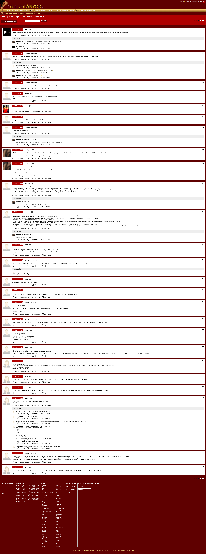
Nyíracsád (44, 527)
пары (67, 491)
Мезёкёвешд (59, 515)
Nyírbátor (44, 528)
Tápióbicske (58, 486)
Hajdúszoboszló (45, 508)
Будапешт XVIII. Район (33, 494)
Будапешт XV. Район (33, 489)
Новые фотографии (81, 10)
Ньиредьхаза (59, 520)
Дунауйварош (59, 502)
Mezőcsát (44, 523)
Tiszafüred (58, 491)
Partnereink (81, 489)
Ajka (43, 486)
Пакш (57, 523)
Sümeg (43, 544)
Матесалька (59, 514)
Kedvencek (72, 10)
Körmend (44, 521)
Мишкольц (58, 517)
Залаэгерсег (59, 507)
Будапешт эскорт (9, 10)
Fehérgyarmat (45, 499)
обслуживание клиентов (8, 488)
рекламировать (91, 10)
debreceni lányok (122, 550)
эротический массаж (40, 10)
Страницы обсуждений (62, 10)
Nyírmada (44, 530)
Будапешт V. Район (21, 492)
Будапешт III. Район (21, 488)
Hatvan (43, 510)
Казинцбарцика (60, 508)
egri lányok (131, 550)
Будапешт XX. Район (33, 495)
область (17, 10)
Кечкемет (58, 513)
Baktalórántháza (45, 491)
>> (203, 20)
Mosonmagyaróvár (46, 526)
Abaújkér (44, 485)
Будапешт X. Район (21, 498)
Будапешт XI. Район (21, 499)
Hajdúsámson (45, 507)
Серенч (57, 530)
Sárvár (43, 543)
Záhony (57, 497)
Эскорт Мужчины (24, 10)
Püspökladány (45, 537)
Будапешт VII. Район (21, 495)
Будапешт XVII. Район (33, 492)
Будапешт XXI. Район (33, 497)
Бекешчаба (58, 498)
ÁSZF (3, 493)
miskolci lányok (90, 550)
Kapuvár (44, 514)
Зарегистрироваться (191, 1)
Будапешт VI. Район (21, 494)
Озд (57, 521)
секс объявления (51, 10)
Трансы (32, 10)
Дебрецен (58, 501)
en (200, 1)
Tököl (57, 494)
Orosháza (44, 533)
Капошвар (58, 510)
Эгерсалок (58, 544)
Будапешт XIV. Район (33, 486)
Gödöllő (43, 502)
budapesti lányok (111, 550)
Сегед (57, 526)
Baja (43, 489)
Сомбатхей (58, 533)
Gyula (43, 504)
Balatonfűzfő (45, 494)
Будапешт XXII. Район (33, 498)
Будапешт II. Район (21, 486)
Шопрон (58, 541)
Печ (57, 524)
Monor (43, 524)
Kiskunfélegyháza (46, 515)
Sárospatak (44, 541)
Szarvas (43, 546)
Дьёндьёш (58, 504)
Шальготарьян (59, 539)
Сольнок (58, 531)
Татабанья (58, 534)
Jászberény (44, 513)
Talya (57, 485)
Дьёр (57, 505)
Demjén (43, 498)
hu (198, 1)
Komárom (44, 520)
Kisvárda (44, 518)
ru (204, 1)
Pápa (43, 534)
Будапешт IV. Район (21, 489)
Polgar (43, 536)
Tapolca (57, 488)
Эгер (57, 543)
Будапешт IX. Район (21, 491)
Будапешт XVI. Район (33, 491)
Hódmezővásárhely (46, 511)
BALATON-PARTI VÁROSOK (48, 492)
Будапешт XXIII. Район (33, 499)
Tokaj (57, 492)
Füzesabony (44, 501)
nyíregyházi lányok (101, 550)
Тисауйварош (59, 536)
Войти (182, 1)
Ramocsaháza (45, 540)
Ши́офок (58, 540)
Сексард (58, 528)
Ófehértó (44, 531)
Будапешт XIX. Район (33, 488)
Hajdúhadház (45, 505)
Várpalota (58, 495)
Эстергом (58, 546)
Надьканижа (59, 518)
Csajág (43, 497)
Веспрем (58, 499)
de (202, 1)
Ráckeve (43, 539)
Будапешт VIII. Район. (21, 497)
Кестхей (58, 511)
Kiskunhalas (44, 517)
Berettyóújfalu (45, 495)
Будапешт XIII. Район (33, 485)
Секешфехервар (60, 527)
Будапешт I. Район (20, 485)
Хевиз (57, 537)
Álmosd (43, 488)
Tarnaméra (58, 489)
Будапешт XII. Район (21, 501)
